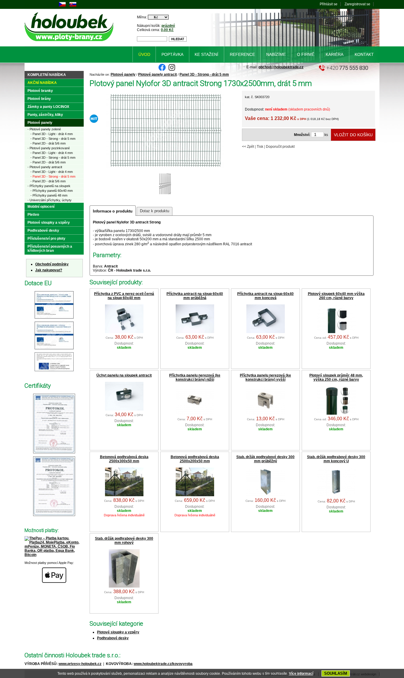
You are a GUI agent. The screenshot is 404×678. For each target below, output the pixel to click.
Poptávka (172, 54)
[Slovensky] (73, 5)
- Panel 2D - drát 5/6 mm (48, 143)
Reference (242, 54)
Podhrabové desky (113, 638)
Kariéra (334, 54)
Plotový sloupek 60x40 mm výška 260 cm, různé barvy (336, 296)
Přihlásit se (328, 4)
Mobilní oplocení (41, 207)
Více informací (301, 673)
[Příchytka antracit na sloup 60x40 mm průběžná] (195, 332)
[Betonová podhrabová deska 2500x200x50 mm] (195, 495)
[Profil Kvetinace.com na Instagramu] (171, 70)
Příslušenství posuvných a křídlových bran (50, 248)
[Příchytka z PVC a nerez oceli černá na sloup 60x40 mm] (124, 332)
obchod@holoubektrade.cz (280, 67)
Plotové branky (40, 91)
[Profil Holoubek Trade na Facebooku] (162, 70)
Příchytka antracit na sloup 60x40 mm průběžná (195, 296)
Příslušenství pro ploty (46, 238)
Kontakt (364, 54)
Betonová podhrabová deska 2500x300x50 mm (124, 459)
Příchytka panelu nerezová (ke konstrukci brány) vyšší (265, 377)
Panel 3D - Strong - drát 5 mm (204, 74)
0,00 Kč (167, 30)
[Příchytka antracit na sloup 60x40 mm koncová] (265, 332)
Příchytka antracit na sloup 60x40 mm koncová (265, 296)
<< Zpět (248, 147)
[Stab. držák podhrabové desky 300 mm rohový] (124, 586)
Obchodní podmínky (52, 264)
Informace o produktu (112, 211)
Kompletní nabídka (47, 75)
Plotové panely (123, 74)
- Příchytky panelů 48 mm (48, 195)
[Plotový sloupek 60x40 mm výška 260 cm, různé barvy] (336, 332)
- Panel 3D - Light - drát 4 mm (51, 134)
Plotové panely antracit (157, 74)
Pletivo (33, 215)
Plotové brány (39, 99)
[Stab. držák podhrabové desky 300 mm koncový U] (336, 496)
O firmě (305, 54)
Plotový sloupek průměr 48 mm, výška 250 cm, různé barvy (336, 377)
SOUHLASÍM (335, 673)
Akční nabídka (42, 83)
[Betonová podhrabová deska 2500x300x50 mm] (124, 495)
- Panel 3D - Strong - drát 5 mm (52, 138)
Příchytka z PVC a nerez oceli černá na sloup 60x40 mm (124, 296)
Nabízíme (276, 54)
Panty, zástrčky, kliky (45, 115)
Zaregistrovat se (357, 4)
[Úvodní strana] (70, 42)
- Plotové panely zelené (44, 129)
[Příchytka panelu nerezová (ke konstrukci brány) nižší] (195, 413)
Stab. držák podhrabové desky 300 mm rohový (124, 540)
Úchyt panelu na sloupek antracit (124, 375)
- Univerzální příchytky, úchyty (50, 200)
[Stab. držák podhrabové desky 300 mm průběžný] (265, 495)
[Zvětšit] (54, 319)
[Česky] (62, 5)
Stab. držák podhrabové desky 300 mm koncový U (336, 459)
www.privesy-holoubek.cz (80, 664)
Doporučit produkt (280, 147)
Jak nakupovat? (48, 270)
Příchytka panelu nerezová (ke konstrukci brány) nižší (194, 377)
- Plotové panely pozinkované (49, 148)
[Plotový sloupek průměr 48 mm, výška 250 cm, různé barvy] (336, 413)
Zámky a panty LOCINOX (48, 107)
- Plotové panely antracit (45, 167)
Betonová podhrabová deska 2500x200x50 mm (195, 459)
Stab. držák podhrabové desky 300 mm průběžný (265, 459)
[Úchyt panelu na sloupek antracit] (124, 409)
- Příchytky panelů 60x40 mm (51, 190)
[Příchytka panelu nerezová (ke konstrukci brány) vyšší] (265, 413)
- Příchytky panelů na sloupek (49, 186)
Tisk (260, 147)
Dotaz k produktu (154, 211)
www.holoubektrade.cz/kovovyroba (163, 664)
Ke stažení (206, 54)
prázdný (168, 26)
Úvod (144, 54)
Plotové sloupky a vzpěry (118, 632)
